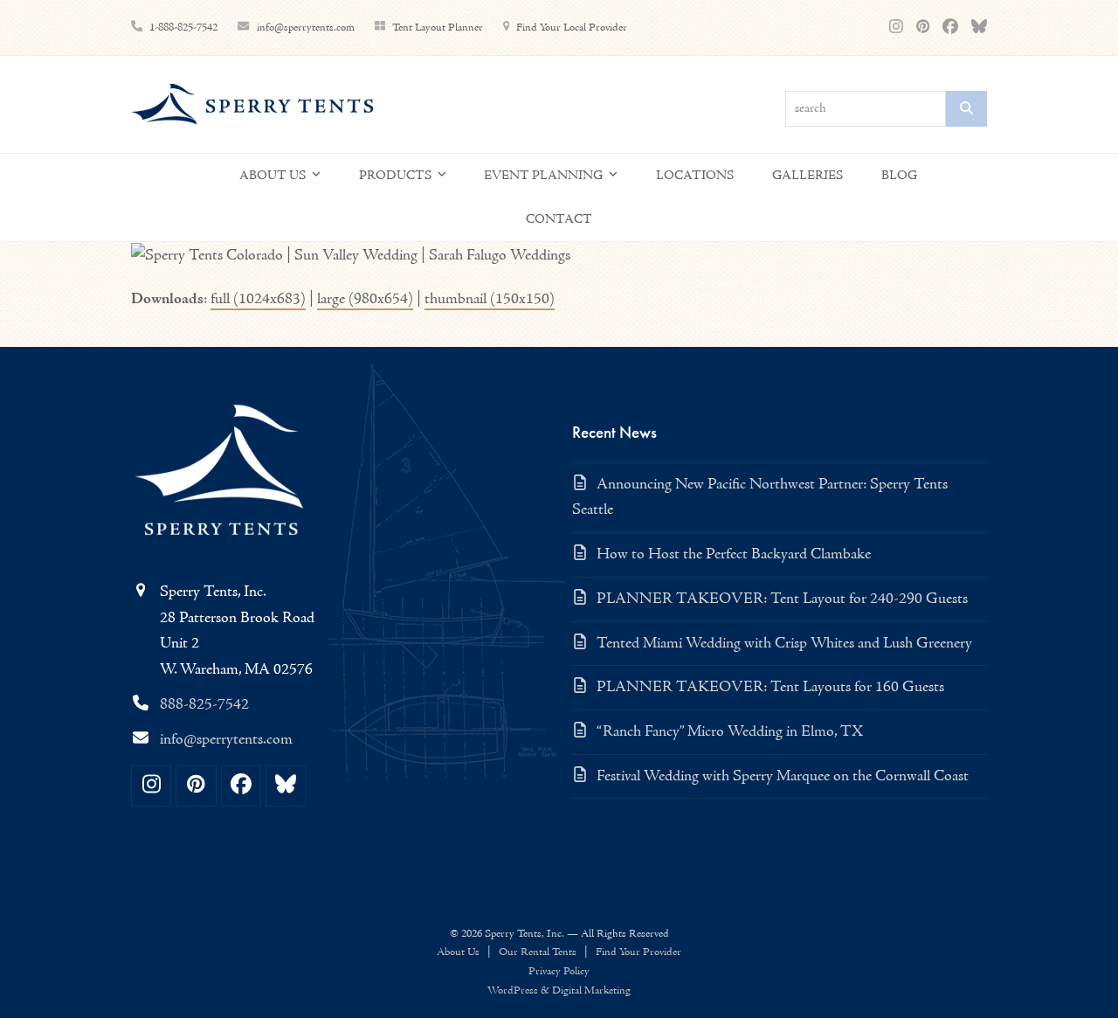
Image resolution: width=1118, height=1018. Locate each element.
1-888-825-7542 (183, 27)
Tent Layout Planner (437, 27)
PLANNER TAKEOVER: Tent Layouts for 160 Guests (770, 687)
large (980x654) (365, 299)
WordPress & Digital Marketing (559, 990)
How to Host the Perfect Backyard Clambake (734, 554)
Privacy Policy (559, 971)
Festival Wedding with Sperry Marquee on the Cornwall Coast (783, 776)
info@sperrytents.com (307, 27)
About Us (458, 952)
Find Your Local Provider (571, 27)
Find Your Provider (638, 952)
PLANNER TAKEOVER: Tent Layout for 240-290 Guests (782, 599)
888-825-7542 (204, 705)
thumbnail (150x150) (489, 299)
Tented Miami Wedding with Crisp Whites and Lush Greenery (784, 644)
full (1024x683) (258, 299)
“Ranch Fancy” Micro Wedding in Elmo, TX (730, 732)
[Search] (966, 109)
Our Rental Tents (537, 952)
